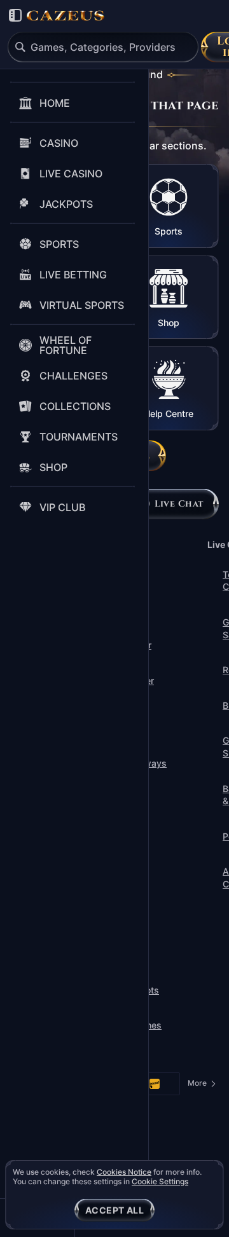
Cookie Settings (160, 1181)
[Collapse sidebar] (15, 15)
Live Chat (179, 504)
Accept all (114, 1210)
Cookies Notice (124, 1172)
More (202, 1085)
